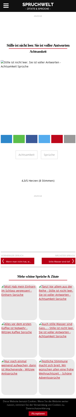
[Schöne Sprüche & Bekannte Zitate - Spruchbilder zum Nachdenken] (38, 6)
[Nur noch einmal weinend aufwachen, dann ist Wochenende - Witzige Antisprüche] (19, 377)
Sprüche (49, 155)
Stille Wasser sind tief (59, 261)
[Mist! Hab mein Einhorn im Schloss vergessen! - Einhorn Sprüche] (19, 302)
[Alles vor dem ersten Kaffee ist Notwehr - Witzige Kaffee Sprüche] (19, 340)
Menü (6, 6)
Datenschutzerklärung (38, 408)
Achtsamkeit (38, 51)
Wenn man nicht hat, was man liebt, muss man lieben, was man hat (20, 261)
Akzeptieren (38, 413)
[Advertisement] (38, 27)
